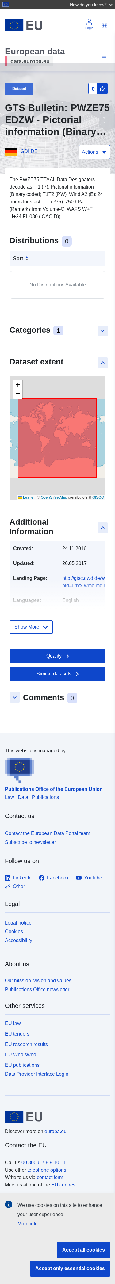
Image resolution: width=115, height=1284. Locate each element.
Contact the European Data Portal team (47, 833)
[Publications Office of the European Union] (55, 768)
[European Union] (55, 1117)
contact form (50, 1177)
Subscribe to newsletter (30, 842)
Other (19, 886)
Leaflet (28, 497)
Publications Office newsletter (37, 989)
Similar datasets (53, 673)
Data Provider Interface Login (36, 1074)
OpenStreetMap (54, 497)
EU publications (22, 1065)
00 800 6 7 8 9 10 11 (43, 1162)
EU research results (26, 1044)
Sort (18, 258)
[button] (92, 4)
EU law (13, 1023)
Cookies (14, 931)
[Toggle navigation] (103, 58)
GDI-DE (29, 151)
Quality (54, 656)
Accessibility (18, 940)
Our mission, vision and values (38, 980)
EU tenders (17, 1034)
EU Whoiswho (20, 1054)
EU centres (63, 1184)
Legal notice (18, 922)
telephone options (46, 1170)
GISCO (98, 497)
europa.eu (55, 1131)
